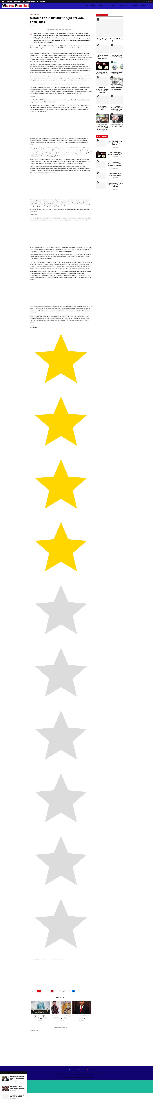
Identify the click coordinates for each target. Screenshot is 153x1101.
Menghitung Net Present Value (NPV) (102, 73)
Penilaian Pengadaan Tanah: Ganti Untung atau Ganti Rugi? (117, 108)
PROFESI (102, 6)
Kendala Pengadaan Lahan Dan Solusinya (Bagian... (17, 1078)
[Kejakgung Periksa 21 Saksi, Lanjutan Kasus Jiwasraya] (5, 1088)
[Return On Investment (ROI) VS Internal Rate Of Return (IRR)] (102, 81)
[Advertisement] (61, 125)
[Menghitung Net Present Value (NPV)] (102, 66)
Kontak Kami (41, 1)
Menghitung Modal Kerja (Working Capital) (110, 40)
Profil (3, 1)
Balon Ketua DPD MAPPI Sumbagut (39, 959)
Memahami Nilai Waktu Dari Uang (117, 56)
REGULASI (134, 6)
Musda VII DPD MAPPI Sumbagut (57, 959)
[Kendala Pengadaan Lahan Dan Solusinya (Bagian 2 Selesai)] (5, 1078)
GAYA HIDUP (122, 6)
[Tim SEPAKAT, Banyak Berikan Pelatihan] (5, 1096)
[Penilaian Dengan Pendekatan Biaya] (116, 81)
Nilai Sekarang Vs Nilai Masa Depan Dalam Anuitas (102, 56)
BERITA (93, 6)
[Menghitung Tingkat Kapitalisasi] (116, 66)
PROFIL (144, 6)
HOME (86, 6)
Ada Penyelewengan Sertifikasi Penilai (117, 125)
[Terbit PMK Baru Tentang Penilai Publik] (102, 100)
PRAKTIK (112, 6)
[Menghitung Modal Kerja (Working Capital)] (109, 28)
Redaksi (9, 1)
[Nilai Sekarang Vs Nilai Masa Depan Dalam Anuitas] (102, 49)
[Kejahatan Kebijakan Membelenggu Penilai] (40, 1007)
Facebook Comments (35, 1030)
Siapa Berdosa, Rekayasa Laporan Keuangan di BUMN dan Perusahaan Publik (102, 128)
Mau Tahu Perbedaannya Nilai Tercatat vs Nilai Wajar (115, 164)
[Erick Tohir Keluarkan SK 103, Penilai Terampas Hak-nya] (61, 1007)
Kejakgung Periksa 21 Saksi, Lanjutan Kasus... (17, 1087)
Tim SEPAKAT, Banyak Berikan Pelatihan (17, 1095)
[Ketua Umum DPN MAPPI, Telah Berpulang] (81, 1007)
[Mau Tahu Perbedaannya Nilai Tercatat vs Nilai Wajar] (101, 164)
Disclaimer (17, 1)
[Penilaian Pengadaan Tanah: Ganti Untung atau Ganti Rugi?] (116, 100)
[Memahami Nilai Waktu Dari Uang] (116, 49)
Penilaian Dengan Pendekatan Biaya (116, 88)
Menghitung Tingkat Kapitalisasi (117, 73)
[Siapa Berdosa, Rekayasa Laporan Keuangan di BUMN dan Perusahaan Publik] (102, 118)
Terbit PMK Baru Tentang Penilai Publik (102, 107)
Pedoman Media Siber (29, 1)
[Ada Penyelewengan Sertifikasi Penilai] (116, 118)
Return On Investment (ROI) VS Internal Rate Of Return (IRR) (102, 90)
